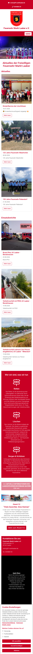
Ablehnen (16, 650)
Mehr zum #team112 (16, 528)
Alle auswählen (16, 641)
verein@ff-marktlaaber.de (17, 3)
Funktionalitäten (8, 634)
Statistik (6, 636)
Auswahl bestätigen (16, 646)
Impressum (19, 623)
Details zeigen (6, 625)
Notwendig (7, 631)
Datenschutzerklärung (8, 623)
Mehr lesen (7, 115)
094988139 (17, 7)
